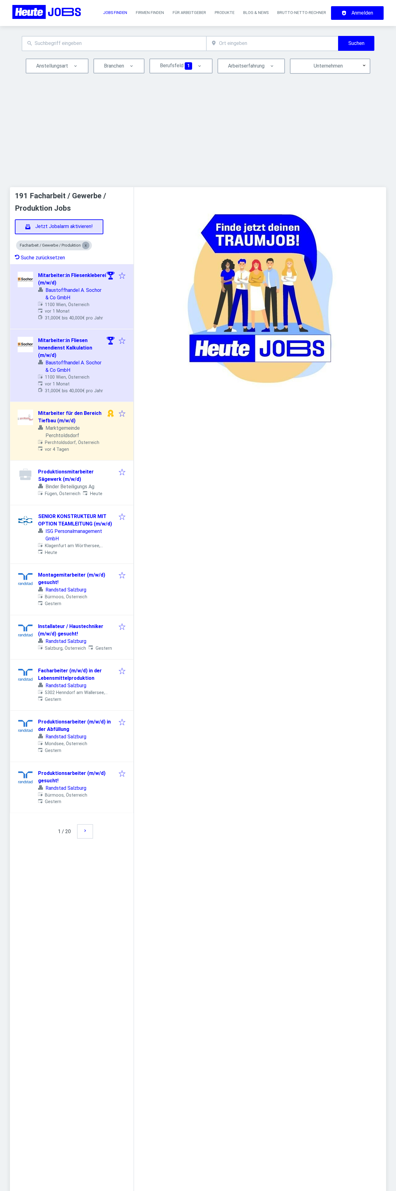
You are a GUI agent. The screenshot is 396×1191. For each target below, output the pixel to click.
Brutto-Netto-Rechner (301, 12)
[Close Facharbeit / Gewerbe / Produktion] (85, 245)
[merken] (122, 276)
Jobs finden (115, 12)
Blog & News (256, 12)
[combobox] (114, 43)
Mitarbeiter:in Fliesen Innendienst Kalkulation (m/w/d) (65, 347)
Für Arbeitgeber (189, 12)
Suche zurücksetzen (43, 258)
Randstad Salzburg (65, 590)
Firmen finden (150, 12)
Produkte (225, 12)
